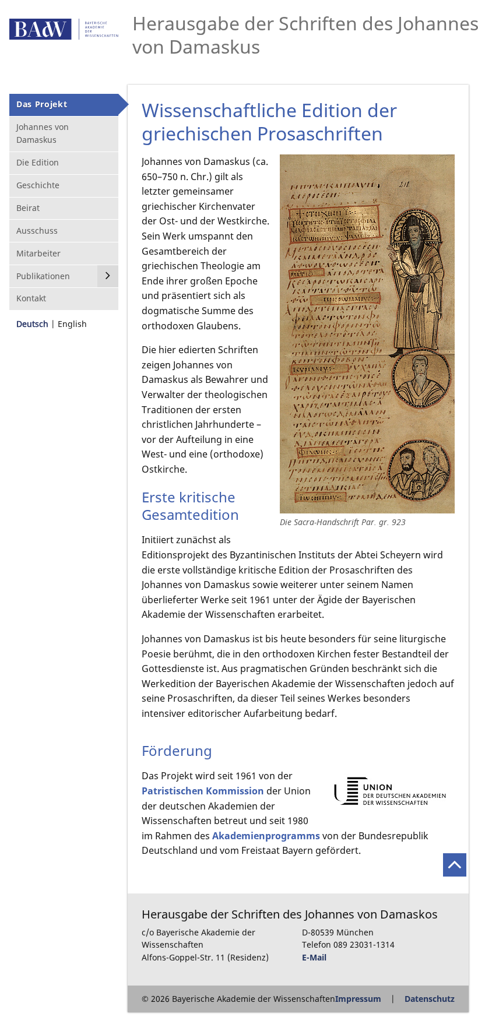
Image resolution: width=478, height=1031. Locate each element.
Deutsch (32, 323)
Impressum (358, 998)
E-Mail (314, 957)
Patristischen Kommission (203, 790)
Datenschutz (430, 998)
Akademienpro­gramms (266, 835)
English (72, 323)
